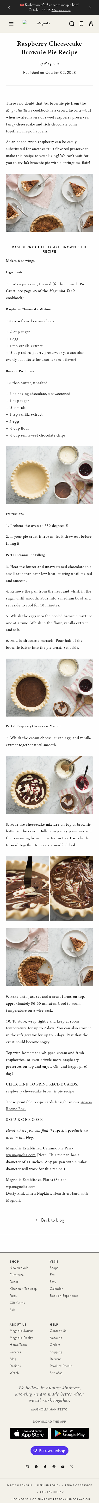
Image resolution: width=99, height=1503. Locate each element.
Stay (53, 1281)
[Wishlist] (81, 24)
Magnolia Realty (21, 1337)
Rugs (13, 1295)
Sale (12, 1310)
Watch (14, 1373)
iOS (29, 1433)
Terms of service (78, 1485)
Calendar (56, 1288)
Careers (15, 1352)
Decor (14, 1281)
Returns (55, 1359)
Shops (54, 1268)
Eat (52, 1274)
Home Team (18, 1344)
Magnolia (25, 1485)
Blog (13, 1359)
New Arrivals (19, 1268)
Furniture (17, 1274)
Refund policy (48, 1485)
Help (54, 1324)
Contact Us (58, 1330)
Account (56, 1337)
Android (70, 1433)
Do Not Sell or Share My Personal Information (51, 1499)
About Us (18, 1324)
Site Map (56, 1373)
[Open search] (72, 24)
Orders (55, 1344)
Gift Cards (17, 1303)
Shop (14, 1262)
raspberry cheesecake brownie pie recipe (40, 1091)
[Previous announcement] (9, 7)
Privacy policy (52, 1492)
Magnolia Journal (22, 1330)
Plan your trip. (61, 10)
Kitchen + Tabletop (23, 1288)
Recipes (15, 1366)
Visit (54, 1262)
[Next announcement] (90, 7)
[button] (11, 24)
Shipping (56, 1352)
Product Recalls (61, 1366)
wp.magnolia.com (21, 1155)
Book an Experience (64, 1295)
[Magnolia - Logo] (41, 24)
